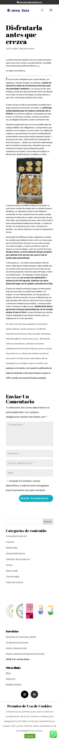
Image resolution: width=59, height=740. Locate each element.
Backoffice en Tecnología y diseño (21, 637)
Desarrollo (12, 547)
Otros (9, 565)
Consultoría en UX (16, 536)
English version (13, 684)
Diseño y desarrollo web (16, 648)
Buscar (48, 521)
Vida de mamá (26, 48)
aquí (38, 66)
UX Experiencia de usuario (17, 642)
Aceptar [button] (30, 736)
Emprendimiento (15, 553)
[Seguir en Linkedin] (34, 694)
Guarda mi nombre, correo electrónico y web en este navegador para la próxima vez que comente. (27, 485)
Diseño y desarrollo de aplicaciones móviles (25, 653)
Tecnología (12, 576)
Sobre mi (10, 678)
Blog (8, 673)
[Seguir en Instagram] (24, 694)
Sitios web (12, 570)
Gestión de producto (18, 559)
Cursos (10, 542)
